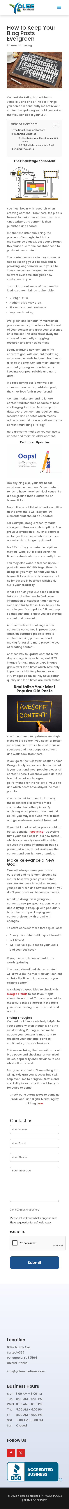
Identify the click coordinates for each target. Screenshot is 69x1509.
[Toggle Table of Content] (54, 125)
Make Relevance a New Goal (38, 145)
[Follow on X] (21, 1453)
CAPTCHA (17, 1232)
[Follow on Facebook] (11, 1453)
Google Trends (17, 994)
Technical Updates (25, 133)
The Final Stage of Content (29, 130)
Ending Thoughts (24, 148)
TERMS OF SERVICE (35, 1500)
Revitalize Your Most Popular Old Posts (40, 140)
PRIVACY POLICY (51, 1496)
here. (40, 1103)
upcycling (36, 832)
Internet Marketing (19, 45)
